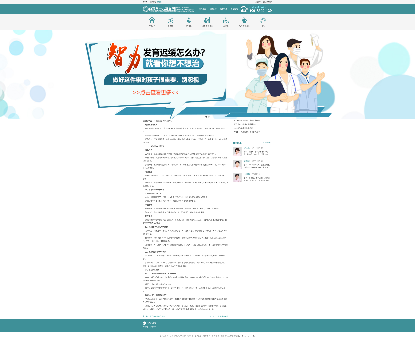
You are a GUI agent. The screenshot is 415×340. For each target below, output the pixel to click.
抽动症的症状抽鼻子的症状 (244, 128)
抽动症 (189, 26)
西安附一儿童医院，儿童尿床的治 (247, 120)
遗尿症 (225, 26)
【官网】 (159, 2)
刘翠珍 (253, 161)
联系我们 (234, 9)
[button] (206, 117)
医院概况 (202, 9)
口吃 (263, 26)
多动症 (170, 26)
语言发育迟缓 (207, 26)
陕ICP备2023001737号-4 (246, 336)
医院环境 (223, 9)
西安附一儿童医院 (149, 327)
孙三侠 (253, 148)
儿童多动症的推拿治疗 (224, 316)
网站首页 (151, 26)
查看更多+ (267, 142)
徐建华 (252, 174)
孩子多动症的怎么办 (157, 316)
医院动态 (213, 9)
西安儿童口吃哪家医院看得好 (245, 124)
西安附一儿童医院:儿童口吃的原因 (247, 132)
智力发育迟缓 (244, 26)
